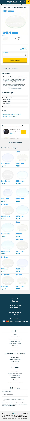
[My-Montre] (12, 2)
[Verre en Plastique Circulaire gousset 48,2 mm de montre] (8, 227)
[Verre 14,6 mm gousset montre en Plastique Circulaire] (22, 192)
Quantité (5, 52)
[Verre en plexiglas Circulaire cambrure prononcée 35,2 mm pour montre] (22, 262)
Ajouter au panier (15, 60)
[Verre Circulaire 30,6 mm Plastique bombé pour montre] (8, 175)
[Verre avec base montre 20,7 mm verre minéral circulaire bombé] (22, 245)
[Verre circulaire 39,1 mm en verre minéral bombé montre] (22, 157)
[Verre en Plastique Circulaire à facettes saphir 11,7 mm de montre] (8, 192)
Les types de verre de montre (9, 116)
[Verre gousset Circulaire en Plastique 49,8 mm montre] (8, 245)
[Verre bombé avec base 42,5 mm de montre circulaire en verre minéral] (8, 210)
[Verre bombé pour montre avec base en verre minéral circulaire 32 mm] (8, 262)
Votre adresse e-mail (6, 391)
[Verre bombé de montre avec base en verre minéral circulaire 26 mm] (8, 280)
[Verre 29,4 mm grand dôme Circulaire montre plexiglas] (22, 175)
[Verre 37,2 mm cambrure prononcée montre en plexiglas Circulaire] (8, 157)
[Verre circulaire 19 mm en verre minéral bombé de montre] (22, 227)
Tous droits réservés (17, 413)
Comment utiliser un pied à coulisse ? (11, 114)
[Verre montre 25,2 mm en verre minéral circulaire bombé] (22, 280)
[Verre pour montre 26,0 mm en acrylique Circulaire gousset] (22, 210)
